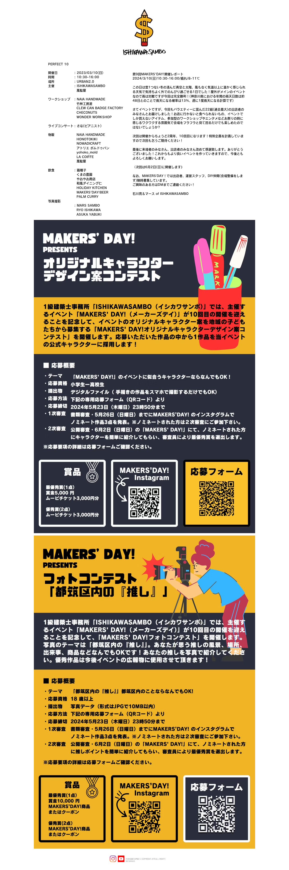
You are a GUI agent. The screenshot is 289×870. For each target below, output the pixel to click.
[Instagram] (113, 859)
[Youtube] (121, 859)
